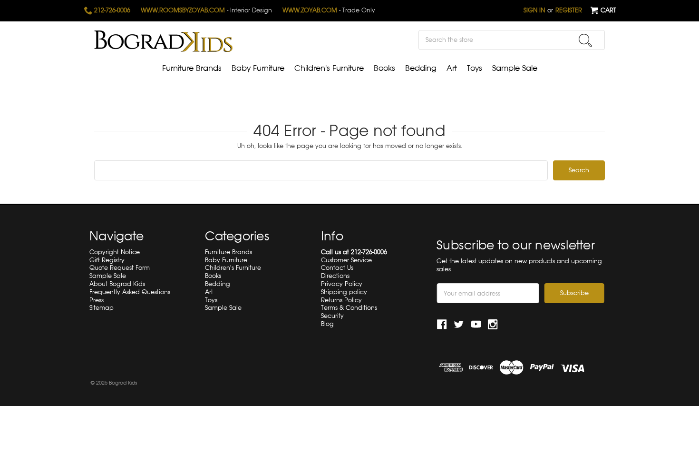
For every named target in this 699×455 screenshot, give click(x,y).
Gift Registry (107, 260)
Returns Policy (341, 300)
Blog (327, 324)
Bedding (421, 68)
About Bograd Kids (117, 284)
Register (568, 10)
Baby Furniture (258, 68)
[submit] (585, 40)
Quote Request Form (119, 268)
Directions (335, 276)
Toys (474, 68)
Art (452, 68)
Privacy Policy (341, 284)
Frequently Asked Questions (129, 292)
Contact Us (337, 268)
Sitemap (101, 308)
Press (96, 300)
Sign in (534, 10)
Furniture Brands (192, 68)
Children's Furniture (329, 68)
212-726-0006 (111, 10)
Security (332, 316)
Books (384, 68)
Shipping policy (344, 292)
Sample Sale (514, 68)
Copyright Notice (114, 252)
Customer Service (346, 260)
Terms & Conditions (349, 308)
